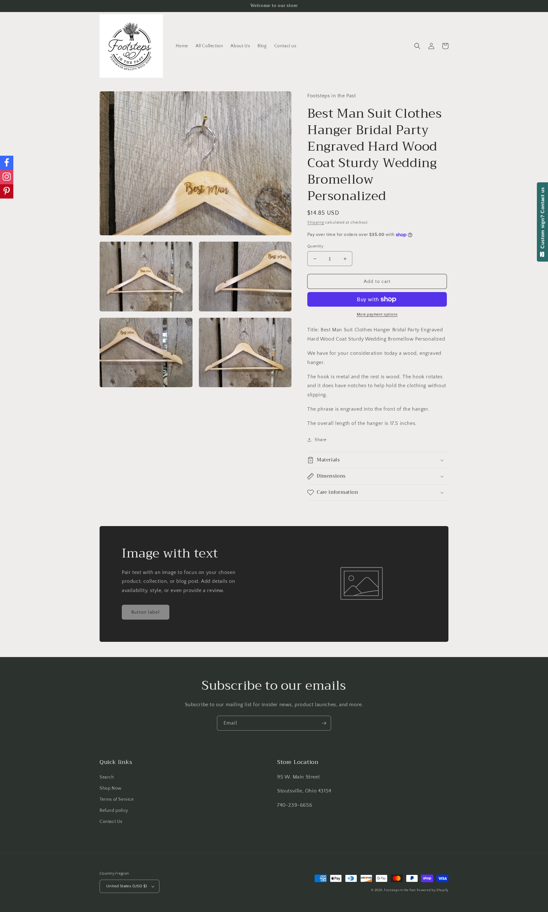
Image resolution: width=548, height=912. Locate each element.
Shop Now (111, 788)
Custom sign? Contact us (542, 219)
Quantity (315, 246)
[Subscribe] (324, 723)
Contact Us (111, 821)
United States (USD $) (126, 886)
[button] (417, 46)
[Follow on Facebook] (6, 163)
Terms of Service (117, 799)
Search (107, 777)
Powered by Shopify (432, 890)
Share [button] (321, 439)
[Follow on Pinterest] (6, 191)
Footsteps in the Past (400, 890)
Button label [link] (145, 612)
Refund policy (114, 810)
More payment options (377, 314)
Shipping (315, 222)
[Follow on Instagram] (6, 177)
